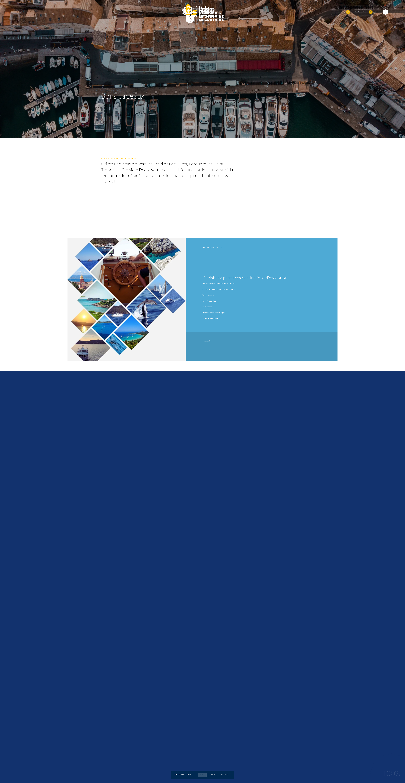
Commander (206, 341)
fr (378, 12)
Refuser (213, 774)
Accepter (202, 774)
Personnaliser (224, 774)
